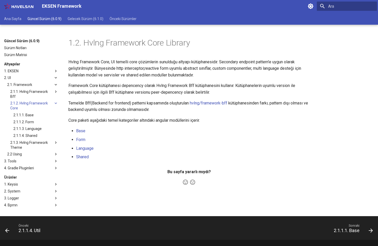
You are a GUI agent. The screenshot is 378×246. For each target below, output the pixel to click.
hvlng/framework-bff (208, 103)
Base (80, 130)
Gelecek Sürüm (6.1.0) (85, 19)
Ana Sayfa (12, 19)
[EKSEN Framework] (19, 6)
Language (85, 148)
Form (80, 139)
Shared (82, 156)
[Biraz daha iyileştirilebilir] (193, 182)
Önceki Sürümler (123, 19)
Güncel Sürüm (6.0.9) (44, 19)
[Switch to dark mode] (310, 6)
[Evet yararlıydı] (185, 182)
